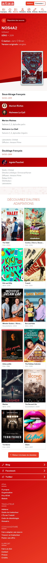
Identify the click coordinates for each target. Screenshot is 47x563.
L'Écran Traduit (8, 515)
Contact (5, 552)
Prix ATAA (6, 496)
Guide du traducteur (10, 512)
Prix (10, 12)
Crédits (5, 558)
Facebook (10, 471)
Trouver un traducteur (11, 535)
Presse (4, 555)
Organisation (7, 492)
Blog (7, 464)
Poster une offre (8, 538)
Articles (35, 12)
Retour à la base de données (24, 455)
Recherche (42, 12)
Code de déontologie (10, 518)
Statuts (5, 498)
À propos (4, 12)
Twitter (9, 477)
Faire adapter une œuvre (12, 532)
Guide (29, 12)
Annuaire (22, 12)
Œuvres (15, 12)
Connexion (39, 3)
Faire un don (7, 549)
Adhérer (30, 3)
